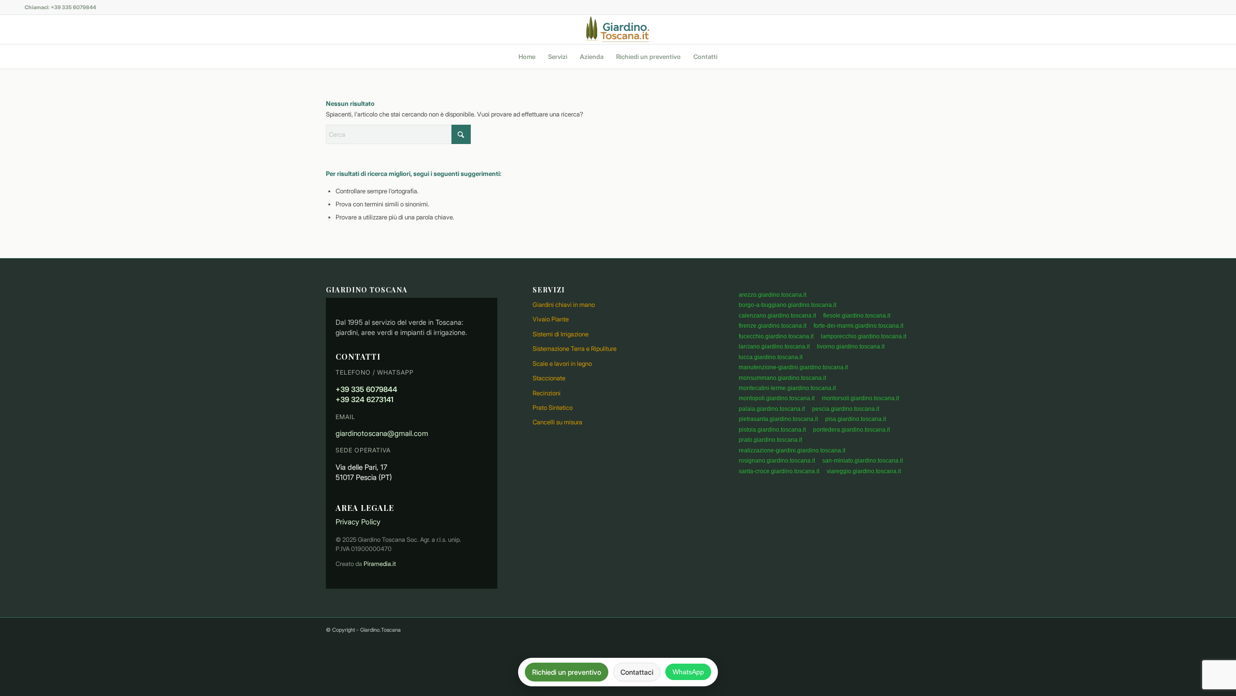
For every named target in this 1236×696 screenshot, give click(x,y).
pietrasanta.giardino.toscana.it (778, 419)
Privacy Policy (358, 521)
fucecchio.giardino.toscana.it (776, 336)
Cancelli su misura (557, 422)
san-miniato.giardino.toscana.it (862, 460)
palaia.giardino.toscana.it (772, 409)
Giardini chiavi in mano (564, 304)
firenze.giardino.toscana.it (772, 325)
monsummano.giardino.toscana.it (782, 378)
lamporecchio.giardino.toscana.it (863, 336)
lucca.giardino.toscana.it (770, 357)
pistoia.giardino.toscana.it (772, 429)
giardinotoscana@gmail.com (382, 433)
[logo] (617, 29)
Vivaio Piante (551, 319)
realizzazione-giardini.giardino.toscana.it (792, 450)
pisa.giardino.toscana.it (855, 419)
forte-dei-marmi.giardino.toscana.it (858, 325)
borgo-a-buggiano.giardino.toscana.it (787, 305)
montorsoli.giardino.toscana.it (860, 398)
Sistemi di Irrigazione (561, 334)
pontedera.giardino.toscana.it (851, 429)
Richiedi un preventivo (566, 672)
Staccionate (549, 378)
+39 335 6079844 (366, 389)
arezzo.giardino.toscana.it (772, 294)
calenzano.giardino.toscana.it (777, 315)
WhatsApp (688, 672)
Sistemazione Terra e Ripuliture (575, 348)
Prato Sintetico (553, 407)
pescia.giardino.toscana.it (845, 409)
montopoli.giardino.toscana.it (777, 398)
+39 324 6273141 (364, 399)
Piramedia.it (380, 563)
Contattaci (636, 672)
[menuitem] (527, 56)
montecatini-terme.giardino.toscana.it (787, 388)
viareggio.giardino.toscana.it (864, 471)
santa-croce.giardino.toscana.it (779, 471)
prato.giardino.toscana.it (770, 439)
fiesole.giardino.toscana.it (856, 315)
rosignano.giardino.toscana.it (777, 460)
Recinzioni (547, 393)
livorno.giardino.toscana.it (851, 346)
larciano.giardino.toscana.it (774, 346)
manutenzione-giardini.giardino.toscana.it (793, 367)
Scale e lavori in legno (562, 363)
